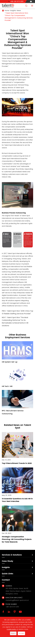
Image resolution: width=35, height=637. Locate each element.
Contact (6, 580)
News (19, 10)
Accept (21, 633)
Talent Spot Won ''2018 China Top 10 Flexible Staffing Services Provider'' (17, 312)
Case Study (7, 561)
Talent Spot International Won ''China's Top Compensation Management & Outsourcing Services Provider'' (19, 17)
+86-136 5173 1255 (15, 1)
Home (7, 10)
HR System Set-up (9, 362)
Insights (13, 10)
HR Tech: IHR (7, 386)
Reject (13, 633)
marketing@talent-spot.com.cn (17, 600)
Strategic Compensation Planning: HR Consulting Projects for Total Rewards (17, 539)
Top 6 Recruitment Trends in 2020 (17, 463)
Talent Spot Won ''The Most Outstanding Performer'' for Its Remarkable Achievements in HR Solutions (15, 321)
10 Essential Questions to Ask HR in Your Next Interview (17, 500)
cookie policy (12, 629)
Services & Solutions (12, 554)
